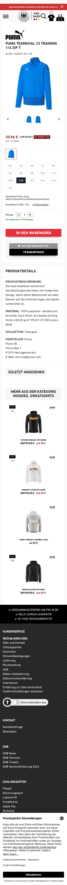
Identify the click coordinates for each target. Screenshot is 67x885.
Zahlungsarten (12, 647)
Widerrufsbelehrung (16, 673)
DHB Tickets (10, 762)
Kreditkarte (10, 801)
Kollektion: (15, 332)
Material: (13, 311)
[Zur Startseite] (29, 16)
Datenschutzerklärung (17, 678)
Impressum (10, 682)
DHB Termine (11, 757)
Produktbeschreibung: (24, 281)
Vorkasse (9, 810)
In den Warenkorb (33, 233)
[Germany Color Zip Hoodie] (33, 476)
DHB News (9, 753)
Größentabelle (41, 204)
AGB (5, 669)
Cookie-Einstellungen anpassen (23, 691)
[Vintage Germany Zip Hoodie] (33, 427)
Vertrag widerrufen (15, 638)
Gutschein (9, 651)
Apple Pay (9, 806)
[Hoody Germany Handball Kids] (33, 526)
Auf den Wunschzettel (35, 246)
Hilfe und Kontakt (14, 642)
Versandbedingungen (16, 656)
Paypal (7, 788)
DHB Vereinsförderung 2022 (21, 766)
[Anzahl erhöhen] (30, 214)
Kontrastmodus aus (33, 702)
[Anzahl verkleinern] (19, 214)
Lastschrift (10, 797)
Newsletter (10, 731)
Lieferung (9, 660)
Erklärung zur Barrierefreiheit (22, 687)
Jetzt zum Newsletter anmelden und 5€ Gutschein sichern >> (33, 7)
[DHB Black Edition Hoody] (33, 576)
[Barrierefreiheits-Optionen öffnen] (7, 702)
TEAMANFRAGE (33, 252)
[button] (5, 16)
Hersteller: (15, 339)
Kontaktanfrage (13, 726)
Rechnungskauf (13, 793)
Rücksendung (11, 664)
